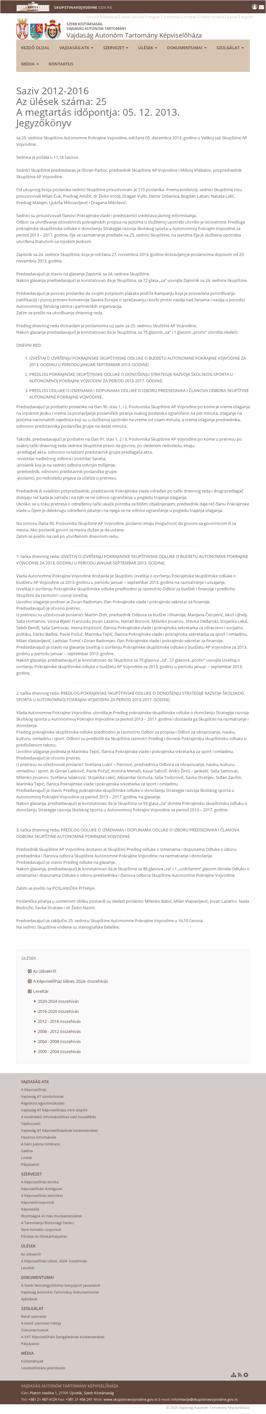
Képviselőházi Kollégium (41, 1188)
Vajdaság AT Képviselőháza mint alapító (54, 1109)
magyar (154, 16)
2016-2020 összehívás (58, 1011)
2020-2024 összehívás (58, 1001)
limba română (212, 16)
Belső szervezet (33, 1316)
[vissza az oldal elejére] (246, 1374)
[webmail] (261, 6)
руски (232, 16)
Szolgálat (228, 48)
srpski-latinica (132, 16)
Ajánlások (29, 1298)
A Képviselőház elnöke (40, 1181)
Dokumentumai (185, 48)
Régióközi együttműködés (43, 1103)
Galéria (27, 1150)
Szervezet (114, 48)
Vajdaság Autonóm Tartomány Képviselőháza (134, 30)
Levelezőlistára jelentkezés (43, 1367)
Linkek (26, 1157)
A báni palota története (40, 1144)
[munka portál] (255, 6)
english (247, 16)
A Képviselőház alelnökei (42, 1195)
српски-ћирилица (102, 16)
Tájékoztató (31, 1123)
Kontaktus (61, 64)
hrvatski (190, 16)
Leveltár (41, 991)
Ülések (146, 48)
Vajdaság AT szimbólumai (42, 1096)
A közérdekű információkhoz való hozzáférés (58, 1116)
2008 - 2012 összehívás (59, 1031)
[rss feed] (240, 1374)
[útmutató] (233, 1374)
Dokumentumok (35, 1329)
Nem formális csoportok (41, 1229)
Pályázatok (30, 1164)
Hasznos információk (38, 1137)
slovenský (171, 16)
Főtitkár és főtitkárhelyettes (44, 1236)
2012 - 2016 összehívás (59, 1021)
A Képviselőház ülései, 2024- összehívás (70, 981)
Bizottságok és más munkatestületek (51, 1215)
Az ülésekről (44, 971)
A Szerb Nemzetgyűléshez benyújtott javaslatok (60, 1285)
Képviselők (30, 1209)
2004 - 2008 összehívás (59, 1041)
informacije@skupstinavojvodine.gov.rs (204, 1399)
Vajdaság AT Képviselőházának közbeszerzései (59, 1130)
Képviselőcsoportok (37, 1202)
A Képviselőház (33, 1089)
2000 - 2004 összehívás (59, 1051)
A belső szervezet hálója (41, 1323)
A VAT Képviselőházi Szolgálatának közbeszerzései (62, 1336)
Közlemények (32, 1361)
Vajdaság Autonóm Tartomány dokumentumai (60, 1292)
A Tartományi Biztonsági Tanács (47, 1222)
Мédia (28, 64)
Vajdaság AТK (74, 48)
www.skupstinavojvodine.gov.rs (130, 1399)
